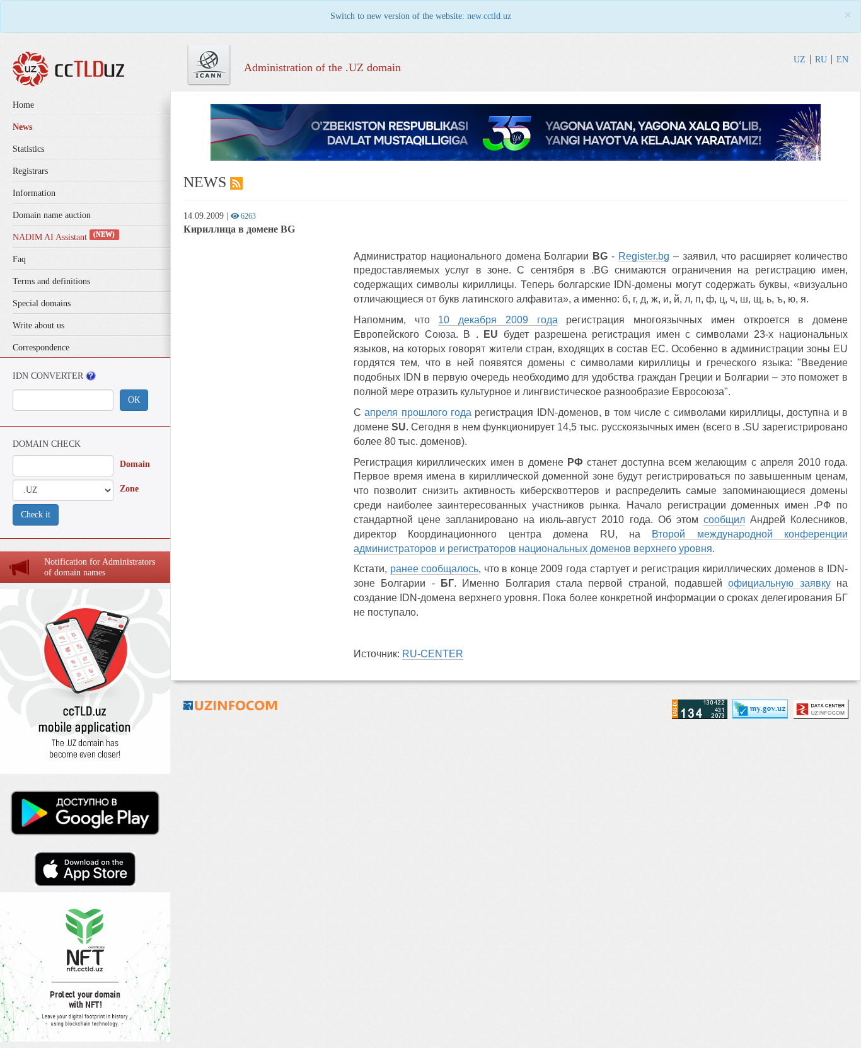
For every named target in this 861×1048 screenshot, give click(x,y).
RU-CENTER (432, 653)
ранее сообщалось (434, 568)
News (22, 127)
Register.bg (643, 256)
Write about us (38, 325)
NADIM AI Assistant (64, 237)
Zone (129, 488)
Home (23, 105)
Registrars (30, 171)
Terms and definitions (51, 281)
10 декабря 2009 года (497, 319)
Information (34, 193)
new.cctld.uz (489, 16)
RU (821, 59)
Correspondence (41, 347)
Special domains (42, 303)
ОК (134, 400)
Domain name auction (52, 215)
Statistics (28, 149)
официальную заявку (779, 583)
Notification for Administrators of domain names (99, 567)
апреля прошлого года (417, 412)
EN (842, 59)
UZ (800, 59)
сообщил (724, 519)
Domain (135, 464)
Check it (35, 514)
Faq (19, 259)
